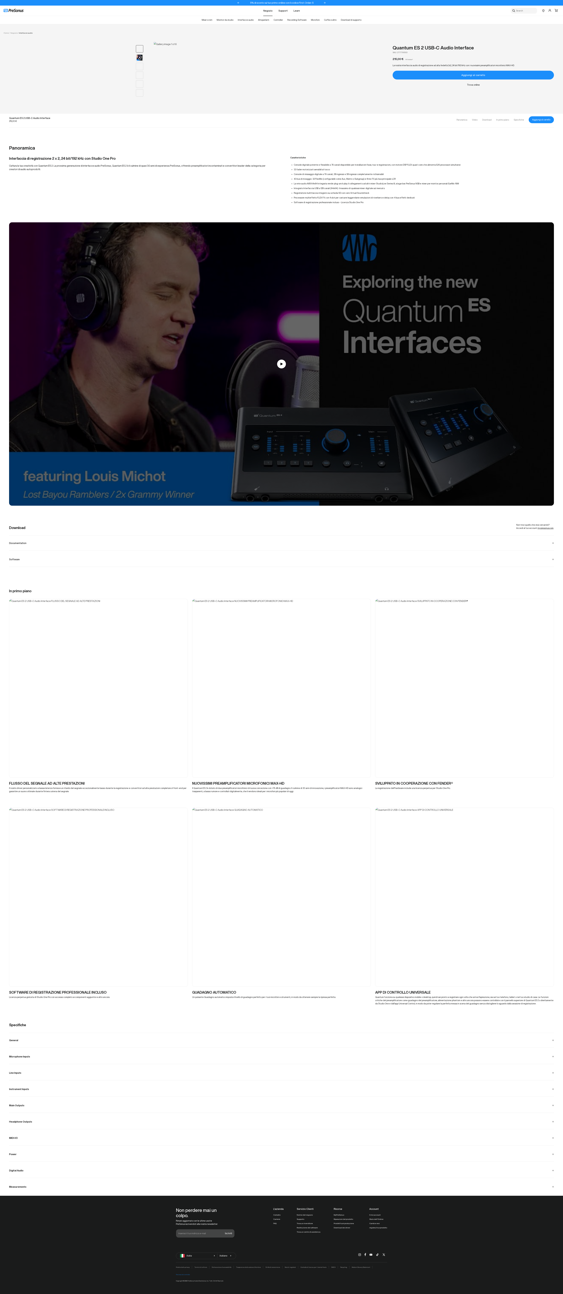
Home (6, 33)
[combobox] (524, 11)
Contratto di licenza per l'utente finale (314, 1267)
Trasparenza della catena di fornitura (248, 1267)
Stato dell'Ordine (376, 1219)
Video (475, 120)
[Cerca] (514, 11)
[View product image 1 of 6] (139, 49)
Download (487, 120)
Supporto (300, 1219)
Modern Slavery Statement (361, 1267)
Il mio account (375, 1215)
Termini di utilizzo (200, 1267)
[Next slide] (324, 3)
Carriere (276, 1219)
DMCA (333, 1267)
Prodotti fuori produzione (344, 1223)
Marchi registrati (290, 1267)
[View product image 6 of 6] (139, 93)
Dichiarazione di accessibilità (221, 1267)
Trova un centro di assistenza (308, 1232)
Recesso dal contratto (183, 1274)
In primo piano (502, 120)
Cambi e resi (374, 1223)
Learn (297, 11)
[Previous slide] (238, 3)
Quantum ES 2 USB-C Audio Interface (433, 47)
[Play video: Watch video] (281, 364)
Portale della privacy (183, 1267)
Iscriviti (228, 1233)
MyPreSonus (339, 1215)
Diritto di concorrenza (273, 1267)
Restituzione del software (307, 1228)
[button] (556, 10)
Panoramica (462, 120)
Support (283, 11)
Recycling (343, 1267)
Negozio (268, 11)
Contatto (276, 1215)
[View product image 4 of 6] (139, 75)
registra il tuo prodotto (378, 1228)
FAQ (275, 1223)
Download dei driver (342, 1228)
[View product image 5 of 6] (139, 84)
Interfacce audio (26, 33)
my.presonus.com (545, 528)
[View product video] (139, 57)
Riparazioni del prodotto (343, 1219)
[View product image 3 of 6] (139, 66)
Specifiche (519, 120)
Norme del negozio (305, 1215)
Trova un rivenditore (305, 1223)
